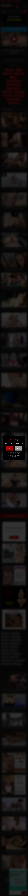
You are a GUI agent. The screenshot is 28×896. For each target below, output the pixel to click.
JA (9, 448)
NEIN (18, 448)
